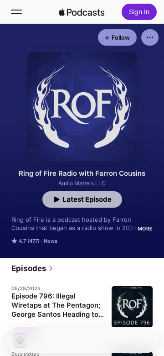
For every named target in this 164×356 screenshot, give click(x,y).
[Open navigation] (16, 12)
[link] (32, 268)
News (50, 241)
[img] (81, 11)
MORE (145, 228)
